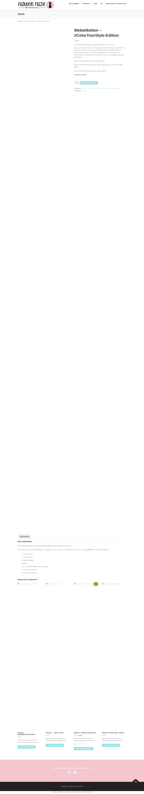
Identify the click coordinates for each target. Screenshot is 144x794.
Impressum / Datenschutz (116, 3)
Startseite (20, 21)
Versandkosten (81, 744)
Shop (95, 3)
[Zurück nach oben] (135, 781)
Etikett (84, 91)
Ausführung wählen (84, 748)
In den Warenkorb (89, 83)
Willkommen (74, 3)
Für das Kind (86, 88)
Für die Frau (105, 88)
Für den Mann (95, 88)
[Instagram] (69, 772)
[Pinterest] (74, 772)
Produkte (86, 3)
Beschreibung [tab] (24, 536)
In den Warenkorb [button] (27, 747)
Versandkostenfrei (116, 88)
